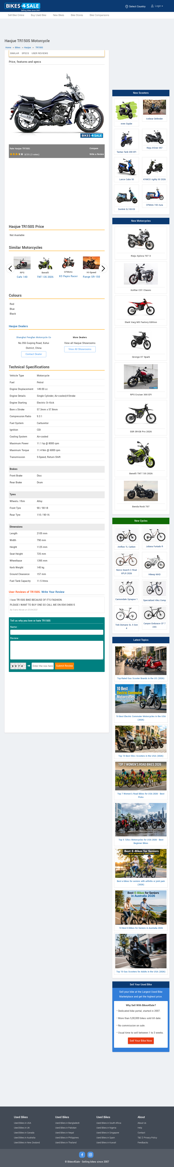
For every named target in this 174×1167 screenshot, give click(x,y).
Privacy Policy (150, 1137)
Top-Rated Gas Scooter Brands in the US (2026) (140, 678)
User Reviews (40, 53)
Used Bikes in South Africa (108, 1123)
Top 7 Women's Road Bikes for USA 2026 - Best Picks (140, 795)
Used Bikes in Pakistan (65, 1127)
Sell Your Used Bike (141, 984)
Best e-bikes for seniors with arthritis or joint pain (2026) (141, 883)
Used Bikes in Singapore (107, 1132)
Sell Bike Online (16, 15)
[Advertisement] (87, 28)
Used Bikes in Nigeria (106, 1127)
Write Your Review (52, 592)
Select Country (136, 6)
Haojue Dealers (18, 326)
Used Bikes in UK (22, 1127)
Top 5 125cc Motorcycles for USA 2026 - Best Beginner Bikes (141, 841)
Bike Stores (77, 15)
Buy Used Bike (38, 15)
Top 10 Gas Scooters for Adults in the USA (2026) (141, 971)
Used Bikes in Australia (24, 1137)
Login (158, 6)
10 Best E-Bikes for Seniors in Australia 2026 (141, 928)
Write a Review (97, 154)
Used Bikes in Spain (105, 1137)
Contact (141, 1132)
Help (140, 1127)
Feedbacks (143, 1142)
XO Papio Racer (68, 276)
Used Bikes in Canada (24, 1132)
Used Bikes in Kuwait (106, 1142)
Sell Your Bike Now (141, 1041)
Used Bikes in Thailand (65, 1142)
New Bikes (58, 15)
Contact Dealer (33, 354)
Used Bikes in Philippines (67, 1137)
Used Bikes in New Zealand (27, 1142)
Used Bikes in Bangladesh (67, 1123)
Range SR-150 (91, 277)
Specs (25, 53)
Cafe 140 (22, 277)
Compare (94, 148)
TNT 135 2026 (45, 277)
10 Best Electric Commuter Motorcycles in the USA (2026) (141, 718)
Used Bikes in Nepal (64, 1132)
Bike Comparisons (99, 15)
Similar (14, 53)
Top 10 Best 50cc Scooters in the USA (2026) (140, 755)
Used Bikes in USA (22, 1123)
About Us (142, 1123)
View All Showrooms (79, 349)
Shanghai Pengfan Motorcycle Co (33, 337)
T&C (140, 1137)
